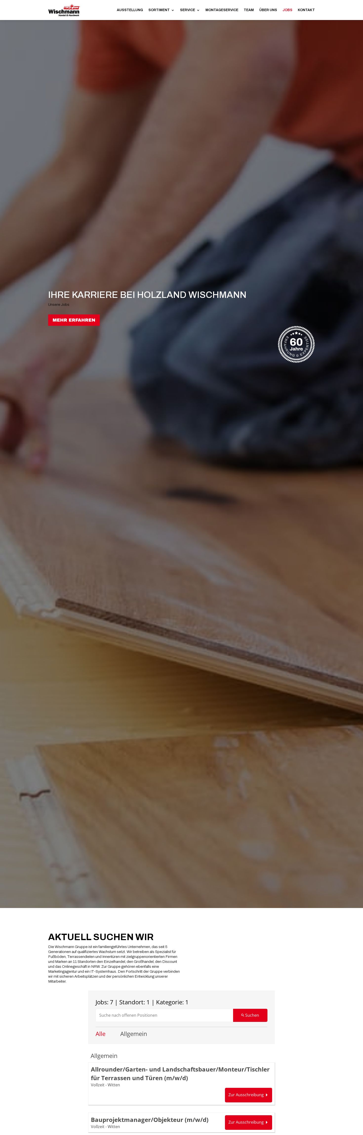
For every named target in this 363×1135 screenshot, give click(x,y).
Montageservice (221, 10)
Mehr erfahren (74, 320)
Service (187, 10)
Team (249, 10)
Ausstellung (130, 10)
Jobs (287, 10)
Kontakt (306, 10)
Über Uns (268, 10)
